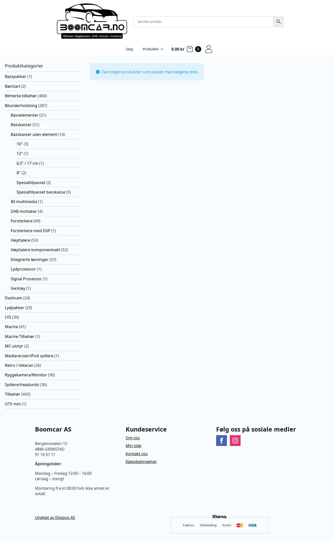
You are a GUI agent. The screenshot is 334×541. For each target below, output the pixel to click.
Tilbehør (12, 394)
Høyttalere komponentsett (35, 249)
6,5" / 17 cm (27, 163)
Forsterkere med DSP (30, 230)
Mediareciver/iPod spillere (29, 355)
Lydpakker (14, 307)
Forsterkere (22, 221)
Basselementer (24, 115)
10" (20, 144)
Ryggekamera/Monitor (26, 375)
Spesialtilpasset (31, 182)
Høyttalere (20, 240)
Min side (133, 445)
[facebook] (221, 440)
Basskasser (21, 124)
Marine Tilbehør (19, 336)
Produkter (151, 49)
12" (20, 153)
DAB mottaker (24, 211)
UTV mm (13, 404)
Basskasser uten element (34, 134)
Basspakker (15, 76)
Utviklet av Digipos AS (55, 517)
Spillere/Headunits (22, 384)
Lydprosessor (23, 269)
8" (19, 172)
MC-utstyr (14, 346)
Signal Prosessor (26, 278)
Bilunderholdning (21, 105)
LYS (8, 317)
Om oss (133, 438)
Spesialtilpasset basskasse (41, 192)
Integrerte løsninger (29, 259)
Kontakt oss (137, 453)
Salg (129, 49)
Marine (11, 326)
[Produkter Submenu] (163, 49)
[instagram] (235, 440)
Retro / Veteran (19, 365)
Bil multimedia (24, 201)
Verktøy (18, 288)
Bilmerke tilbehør (21, 95)
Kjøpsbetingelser (141, 461)
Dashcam (13, 298)
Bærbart (12, 86)
